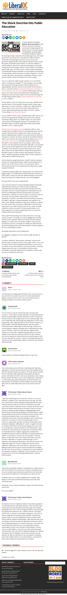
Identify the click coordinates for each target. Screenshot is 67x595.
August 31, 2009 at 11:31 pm (14, 499)
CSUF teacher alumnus (16, 361)
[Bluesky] (17, 37)
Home (28, 14)
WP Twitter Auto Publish (26, 594)
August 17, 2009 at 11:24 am (14, 289)
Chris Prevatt (12, 349)
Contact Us (20, 14)
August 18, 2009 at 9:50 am (14, 308)
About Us (4, 14)
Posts (34, 14)
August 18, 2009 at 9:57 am (14, 350)
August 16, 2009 (8, 30)
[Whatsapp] (13, 37)
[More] (23, 37)
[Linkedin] (10, 37)
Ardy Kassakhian (11, 263)
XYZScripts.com (42, 594)
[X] (6, 37)
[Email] (20, 37)
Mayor (32, 263)
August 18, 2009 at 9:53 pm (14, 363)
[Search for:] (55, 563)
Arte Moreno (23, 263)
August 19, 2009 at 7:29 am (14, 394)
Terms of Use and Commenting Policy (12, 17)
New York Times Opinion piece (13, 129)
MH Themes (44, 591)
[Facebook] (3, 37)
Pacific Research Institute (18, 112)
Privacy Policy (30, 17)
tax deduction (7, 267)
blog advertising (51, 582)
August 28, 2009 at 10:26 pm (14, 463)
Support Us (42, 14)
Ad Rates (11, 14)
